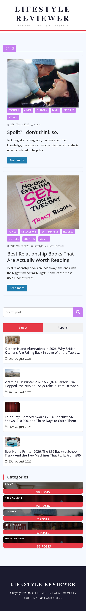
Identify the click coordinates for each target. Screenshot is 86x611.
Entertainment (50, 231)
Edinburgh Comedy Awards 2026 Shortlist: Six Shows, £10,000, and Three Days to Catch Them (40, 419)
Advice (27, 110)
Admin (37, 124)
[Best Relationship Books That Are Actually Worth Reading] (43, 202)
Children (42, 110)
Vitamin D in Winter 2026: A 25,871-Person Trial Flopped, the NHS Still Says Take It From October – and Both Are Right (42, 384)
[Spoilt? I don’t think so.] (43, 83)
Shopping (29, 239)
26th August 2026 (20, 358)
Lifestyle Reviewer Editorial (49, 246)
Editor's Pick (13, 524)
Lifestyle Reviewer (46, 593)
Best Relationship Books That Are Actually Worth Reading (40, 256)
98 (43, 492)
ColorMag (31, 598)
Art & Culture (28, 231)
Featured (14, 110)
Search (78, 312)
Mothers (69, 110)
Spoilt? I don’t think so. (32, 132)
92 (43, 506)
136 (43, 546)
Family (55, 110)
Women (13, 117)
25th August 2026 (20, 461)
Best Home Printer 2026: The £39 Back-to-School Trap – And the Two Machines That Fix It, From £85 (43, 453)
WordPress (53, 598)
